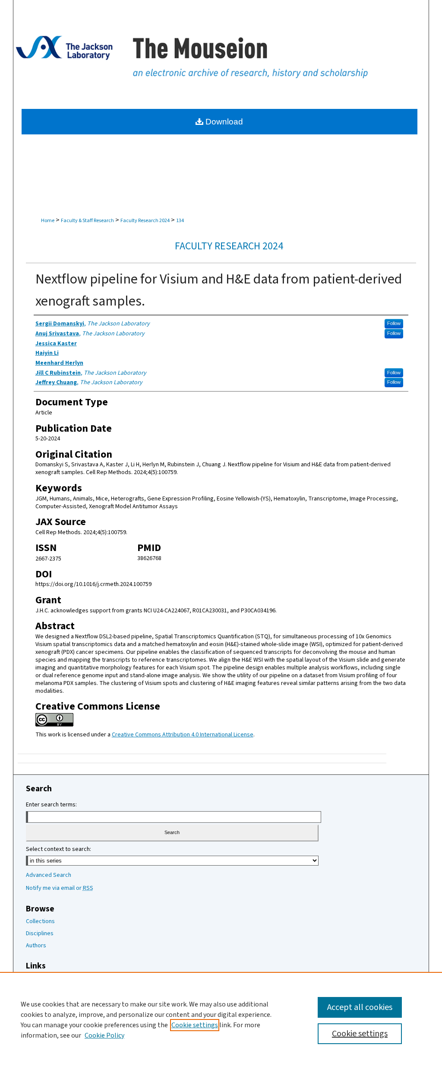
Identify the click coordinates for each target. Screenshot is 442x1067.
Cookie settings (194, 1025)
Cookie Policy (104, 1035)
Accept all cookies (359, 1007)
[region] (221, 1019)
